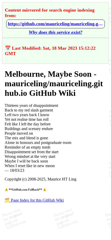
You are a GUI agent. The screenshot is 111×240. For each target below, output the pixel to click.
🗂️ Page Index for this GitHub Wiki (34, 200)
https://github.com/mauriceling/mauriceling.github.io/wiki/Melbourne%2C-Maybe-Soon (55, 23)
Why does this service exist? (55, 32)
